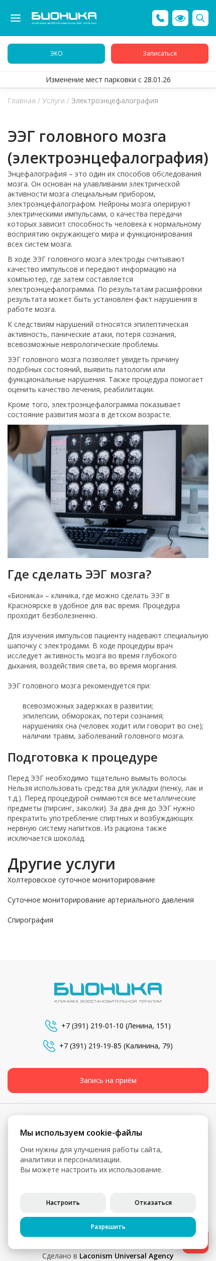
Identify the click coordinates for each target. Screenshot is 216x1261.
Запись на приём (108, 1080)
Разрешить (108, 1226)
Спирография (30, 920)
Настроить (63, 1202)
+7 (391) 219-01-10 (92, 1025)
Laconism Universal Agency (126, 1255)
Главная (22, 100)
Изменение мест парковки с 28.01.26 (108, 79)
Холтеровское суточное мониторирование (81, 879)
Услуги (53, 100)
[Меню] (16, 18)
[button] (180, 18)
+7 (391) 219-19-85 (90, 1045)
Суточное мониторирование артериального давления (101, 900)
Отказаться (153, 1202)
